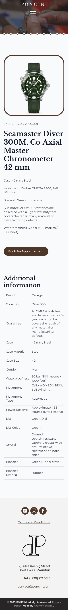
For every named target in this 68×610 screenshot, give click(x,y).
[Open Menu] (33, 13)
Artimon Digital (43, 605)
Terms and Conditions (34, 522)
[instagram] (34, 511)
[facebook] (43, 511)
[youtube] (25, 511)
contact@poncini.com (34, 586)
